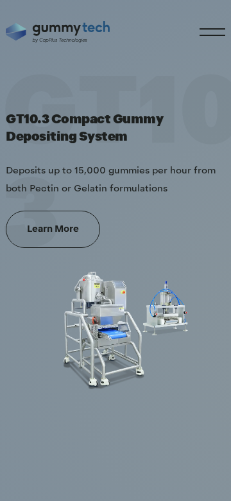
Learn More (53, 229)
